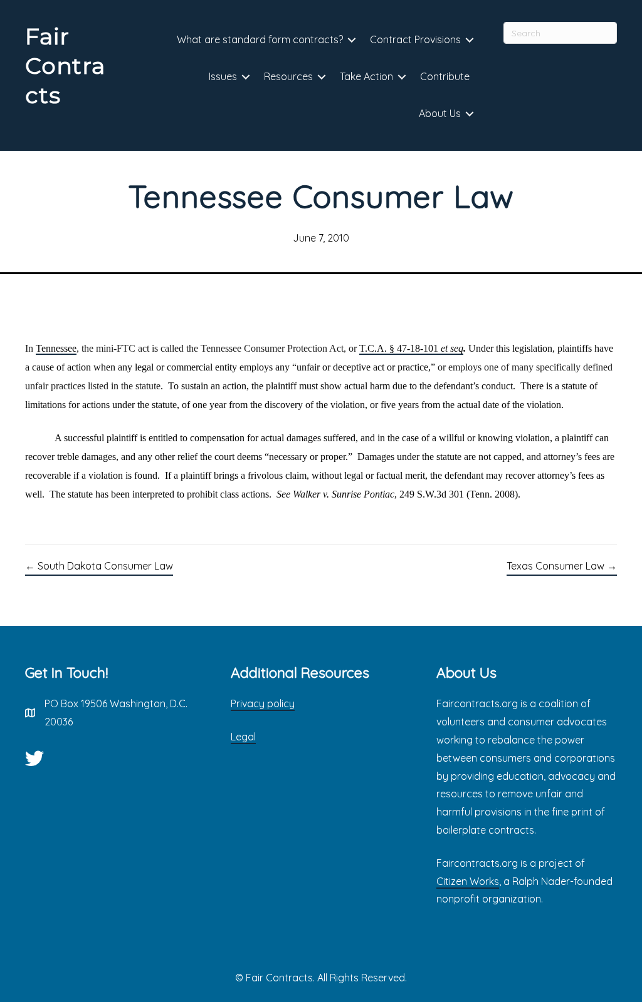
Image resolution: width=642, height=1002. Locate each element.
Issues (223, 76)
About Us (440, 113)
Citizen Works (467, 881)
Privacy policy (263, 703)
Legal (243, 736)
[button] (351, 40)
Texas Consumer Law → (562, 566)
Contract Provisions (415, 39)
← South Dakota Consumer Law (99, 566)
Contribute (445, 76)
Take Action (366, 76)
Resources (288, 76)
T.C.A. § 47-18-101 (411, 348)
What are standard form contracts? (260, 39)
